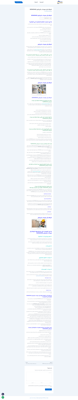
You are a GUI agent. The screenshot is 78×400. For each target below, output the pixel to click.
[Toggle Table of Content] (50, 18)
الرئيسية (41, 2)
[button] (19, 2)
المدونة (36, 2)
